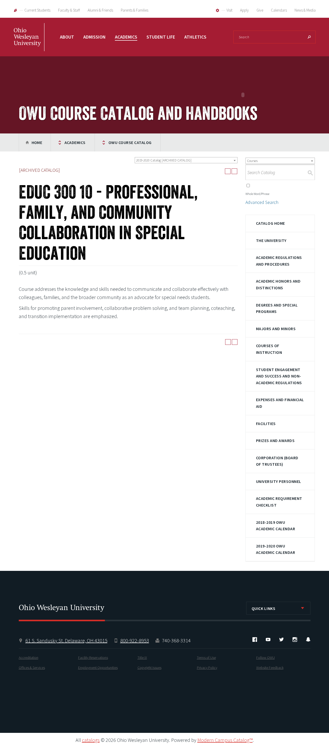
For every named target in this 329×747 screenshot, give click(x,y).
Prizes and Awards (275, 440)
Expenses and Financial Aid (280, 403)
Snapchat (308, 639)
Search (309, 37)
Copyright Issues (149, 667)
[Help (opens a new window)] (234, 171)
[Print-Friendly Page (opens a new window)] (228, 171)
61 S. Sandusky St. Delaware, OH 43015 (66, 640)
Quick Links (264, 608)
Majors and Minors (276, 328)
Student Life (161, 37)
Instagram (295, 639)
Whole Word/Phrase (257, 194)
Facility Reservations (93, 657)
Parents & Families (134, 10)
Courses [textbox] (252, 161)
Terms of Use (206, 657)
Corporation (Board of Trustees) (277, 461)
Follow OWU (265, 657)
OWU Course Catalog (130, 142)
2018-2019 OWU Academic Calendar (275, 526)
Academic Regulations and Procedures (279, 261)
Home (37, 142)
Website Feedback (270, 667)
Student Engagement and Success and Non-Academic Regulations (279, 376)
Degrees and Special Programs (277, 308)
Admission (94, 37)
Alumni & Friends (100, 10)
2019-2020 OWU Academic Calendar (275, 549)
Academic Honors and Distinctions (278, 284)
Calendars (279, 10)
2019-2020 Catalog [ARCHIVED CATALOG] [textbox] (163, 160)
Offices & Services (32, 667)
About (67, 37)
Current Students (37, 10)
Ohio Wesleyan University (29, 42)
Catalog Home (270, 223)
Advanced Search (261, 202)
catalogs (91, 740)
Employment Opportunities (98, 667)
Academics (126, 37)
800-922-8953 (134, 640)
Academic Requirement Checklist (279, 502)
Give (260, 10)
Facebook (254, 639)
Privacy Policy (207, 667)
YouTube (268, 639)
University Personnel (278, 481)
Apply (244, 10)
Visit (229, 10)
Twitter (281, 639)
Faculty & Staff (69, 10)
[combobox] (186, 160)
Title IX (142, 657)
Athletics (195, 37)
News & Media (305, 10)
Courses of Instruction (269, 349)
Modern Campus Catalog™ (225, 740)
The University (271, 240)
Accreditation (28, 657)
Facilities (266, 423)
